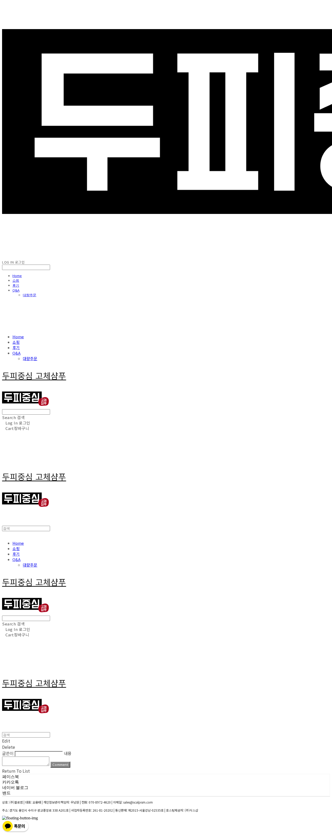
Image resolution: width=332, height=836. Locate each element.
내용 (68, 753)
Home (17, 275)
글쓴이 (8, 753)
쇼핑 (15, 280)
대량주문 (29, 295)
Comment (60, 764)
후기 (15, 285)
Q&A (15, 290)
